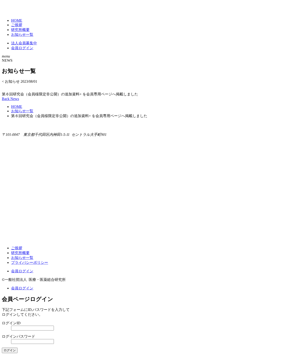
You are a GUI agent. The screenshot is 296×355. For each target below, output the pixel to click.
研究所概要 (20, 30)
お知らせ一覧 (22, 34)
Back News (10, 99)
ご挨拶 (16, 25)
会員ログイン (22, 48)
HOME (16, 20)
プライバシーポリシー (29, 262)
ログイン (10, 350)
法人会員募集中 (24, 43)
